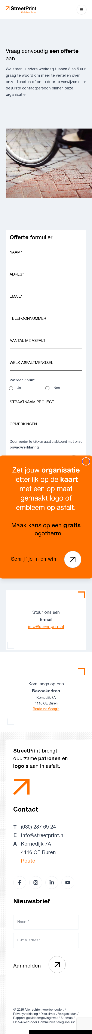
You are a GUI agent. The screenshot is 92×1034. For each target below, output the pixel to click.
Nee (57, 388)
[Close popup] (86, 461)
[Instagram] (35, 882)
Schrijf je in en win (33, 559)
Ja (19, 388)
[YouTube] (67, 882)
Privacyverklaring (25, 1014)
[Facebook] (19, 882)
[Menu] (81, 9)
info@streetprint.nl (46, 627)
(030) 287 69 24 (38, 827)
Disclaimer (48, 1014)
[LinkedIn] (51, 882)
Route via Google (46, 709)
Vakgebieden (67, 1014)
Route (28, 861)
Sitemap (67, 1018)
